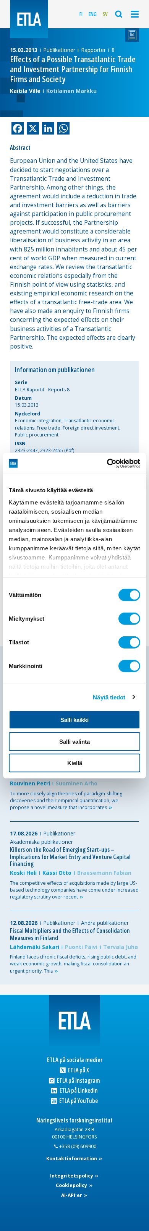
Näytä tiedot (109, 697)
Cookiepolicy (72, 1185)
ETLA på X (78, 1070)
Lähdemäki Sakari (34, 946)
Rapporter (93, 50)
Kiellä (74, 763)
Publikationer (59, 50)
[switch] (129, 619)
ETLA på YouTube (78, 1101)
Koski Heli (23, 872)
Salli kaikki (74, 720)
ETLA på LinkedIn (77, 1091)
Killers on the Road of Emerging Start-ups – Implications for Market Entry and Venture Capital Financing (70, 856)
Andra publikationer (105, 922)
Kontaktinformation (72, 1158)
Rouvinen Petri (30, 783)
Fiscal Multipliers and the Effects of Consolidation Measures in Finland (70, 934)
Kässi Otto (56, 872)
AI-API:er (72, 1195)
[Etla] (29, 19)
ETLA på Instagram (78, 1081)
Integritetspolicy (72, 1176)
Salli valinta (74, 741)
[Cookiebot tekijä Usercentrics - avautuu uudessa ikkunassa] (107, 463)
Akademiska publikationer (41, 841)
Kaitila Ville (25, 90)
